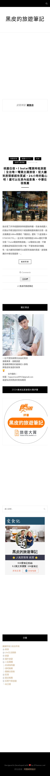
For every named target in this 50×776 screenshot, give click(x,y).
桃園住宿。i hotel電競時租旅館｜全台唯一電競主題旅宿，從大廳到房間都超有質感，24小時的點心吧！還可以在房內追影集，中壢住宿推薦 (25, 176)
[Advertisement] (25, 66)
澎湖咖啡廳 (10, 665)
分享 (24, 279)
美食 (7, 649)
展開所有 (6, 646)
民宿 (38, 159)
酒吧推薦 (9, 668)
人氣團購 (9, 662)
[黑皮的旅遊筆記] (23, 355)
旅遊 (7, 655)
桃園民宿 (13, 159)
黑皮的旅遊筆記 (25, 19)
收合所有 (16, 646)
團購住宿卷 (10, 671)
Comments (25, 272)
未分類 (8, 684)
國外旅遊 (9, 659)
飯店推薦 (9, 678)
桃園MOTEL (27, 159)
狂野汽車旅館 (20, 162)
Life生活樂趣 (10, 652)
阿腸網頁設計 (30, 769)
